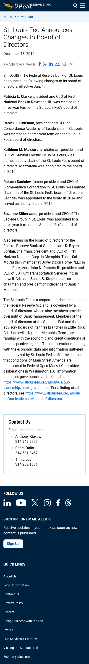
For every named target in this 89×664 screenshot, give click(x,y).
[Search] (75, 5)
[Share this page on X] (45, 64)
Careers (8, 612)
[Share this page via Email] (57, 64)
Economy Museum (16, 657)
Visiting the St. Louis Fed (20, 648)
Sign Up (13, 544)
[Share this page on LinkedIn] (51, 64)
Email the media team (26, 430)
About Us (9, 576)
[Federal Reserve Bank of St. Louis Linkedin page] (7, 505)
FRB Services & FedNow (20, 639)
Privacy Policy (13, 603)
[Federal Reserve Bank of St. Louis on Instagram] (47, 505)
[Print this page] (64, 64)
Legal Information (16, 585)
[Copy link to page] (71, 64)
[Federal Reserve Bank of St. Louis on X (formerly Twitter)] (34, 505)
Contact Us (11, 594)
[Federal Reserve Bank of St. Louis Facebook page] (58, 505)
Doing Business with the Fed (23, 621)
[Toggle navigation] (83, 5)
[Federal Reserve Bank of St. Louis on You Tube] (21, 505)
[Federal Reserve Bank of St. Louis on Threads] (68, 505)
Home (7, 17)
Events (8, 630)
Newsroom (25, 17)
